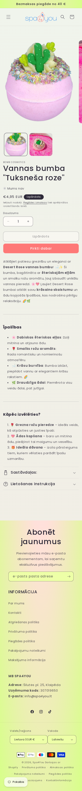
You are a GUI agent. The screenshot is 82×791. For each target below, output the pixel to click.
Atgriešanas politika (23, 622)
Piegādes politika (21, 641)
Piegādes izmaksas (35, 202)
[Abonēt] (68, 576)
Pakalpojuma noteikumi (29, 774)
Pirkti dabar (41, 248)
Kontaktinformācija (59, 780)
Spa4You (38, 762)
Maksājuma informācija (27, 660)
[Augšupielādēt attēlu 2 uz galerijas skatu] (41, 144)
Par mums (16, 603)
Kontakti (14, 613)
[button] (8, 17)
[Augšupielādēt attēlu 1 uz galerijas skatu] (15, 144)
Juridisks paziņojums (28, 780)
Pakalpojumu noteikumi (27, 651)
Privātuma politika (22, 631)
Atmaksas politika (62, 767)
